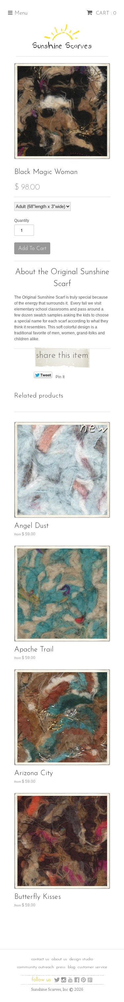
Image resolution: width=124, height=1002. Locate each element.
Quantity (21, 220)
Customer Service (92, 967)
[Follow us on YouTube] (70, 980)
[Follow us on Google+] (90, 980)
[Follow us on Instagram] (63, 980)
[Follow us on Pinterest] (83, 980)
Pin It (60, 377)
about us (59, 959)
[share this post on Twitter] (42, 377)
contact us (40, 959)
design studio (81, 959)
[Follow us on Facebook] (77, 980)
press (60, 967)
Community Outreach (35, 967)
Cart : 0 (105, 13)
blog (71, 967)
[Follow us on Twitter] (57, 980)
